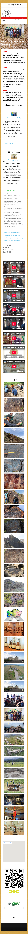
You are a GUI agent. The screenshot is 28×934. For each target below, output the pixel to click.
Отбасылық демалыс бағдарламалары (14, 238)
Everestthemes (14, 929)
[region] (14, 36)
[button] (12, 47)
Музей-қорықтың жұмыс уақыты (13, 240)
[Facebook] (10, 891)
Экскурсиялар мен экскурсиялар (12, 235)
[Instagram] (14, 891)
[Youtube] (17, 891)
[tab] (14, 143)
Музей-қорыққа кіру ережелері (12, 232)
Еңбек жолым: (9, 143)
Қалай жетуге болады (10, 190)
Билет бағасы (8, 229)
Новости (4, 51)
